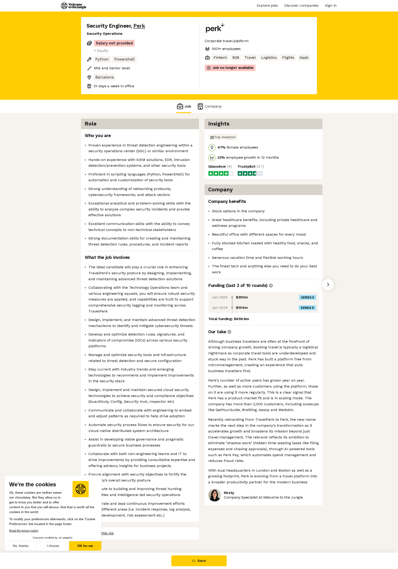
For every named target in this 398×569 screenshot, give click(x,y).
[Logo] (73, 6)
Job (187, 106)
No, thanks (21, 546)
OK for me (85, 546)
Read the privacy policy (23, 530)
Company (213, 106)
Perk (139, 26)
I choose (53, 546)
